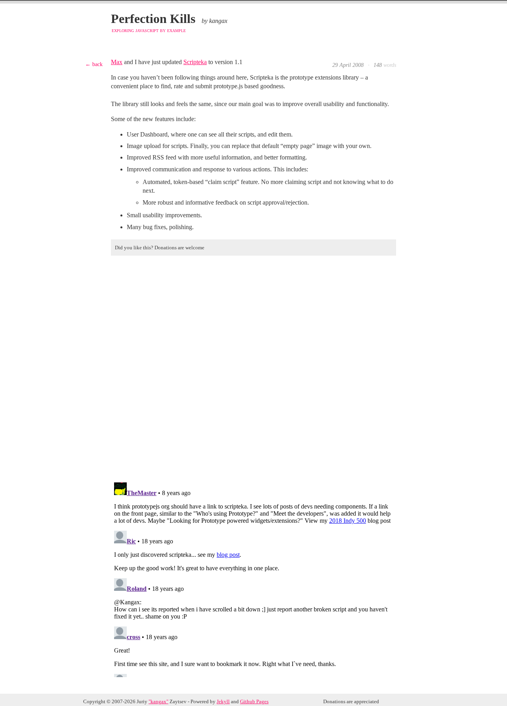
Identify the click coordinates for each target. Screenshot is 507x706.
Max (116, 62)
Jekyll (223, 701)
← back (94, 64)
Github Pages (254, 701)
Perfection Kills (153, 18)
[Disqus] (253, 367)
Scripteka (195, 62)
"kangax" (158, 701)
